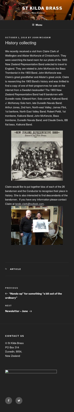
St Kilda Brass (42, 8)
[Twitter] (18, 400)
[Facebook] (8, 400)
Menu (39, 24)
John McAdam (41, 37)
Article (15, 269)
